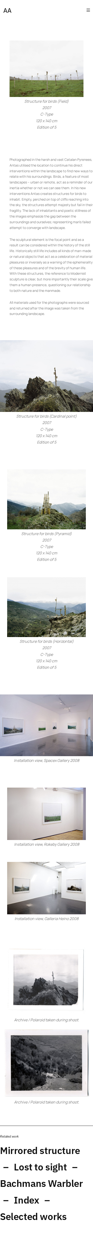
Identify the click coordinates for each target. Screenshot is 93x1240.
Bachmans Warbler (41, 1183)
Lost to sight (40, 1167)
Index (26, 1200)
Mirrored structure (40, 1150)
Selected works (33, 1216)
